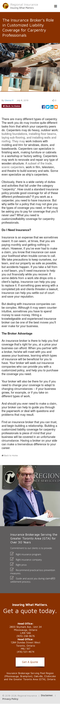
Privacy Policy (10, 699)
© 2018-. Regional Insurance (19, 695)
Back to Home (12, 106)
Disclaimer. (47, 695)
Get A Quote (30, 662)
